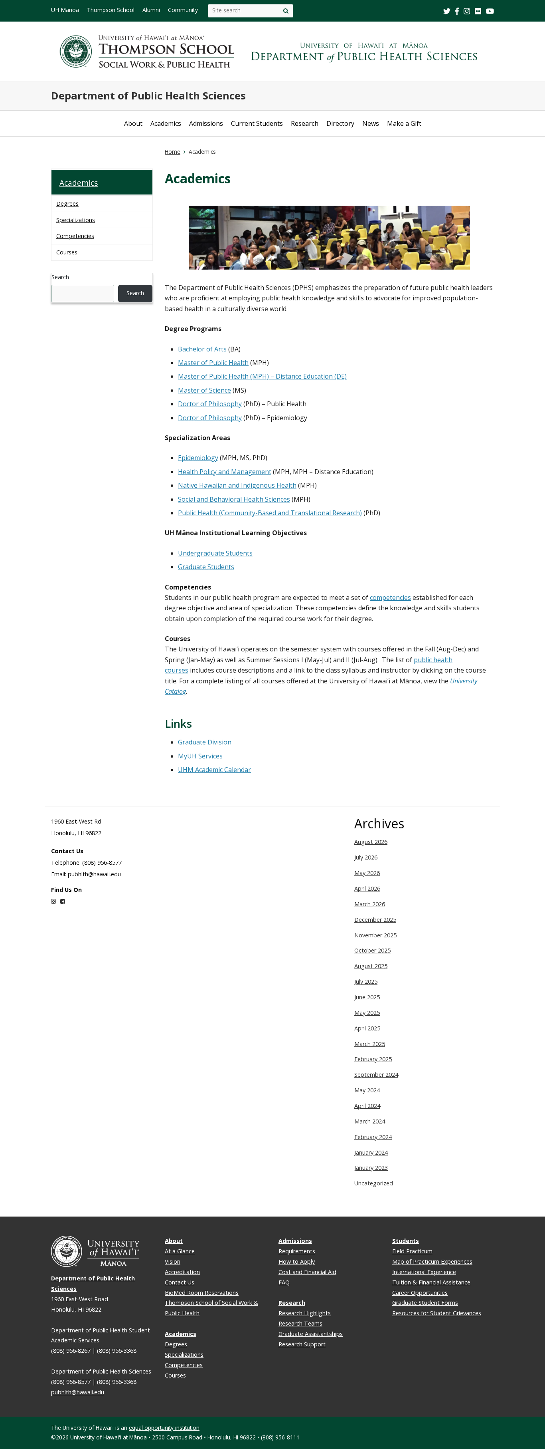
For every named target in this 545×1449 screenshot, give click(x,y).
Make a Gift (404, 123)
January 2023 (371, 1167)
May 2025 (367, 1012)
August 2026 (370, 842)
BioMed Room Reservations (202, 1292)
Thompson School (110, 10)
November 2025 (375, 935)
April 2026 (367, 888)
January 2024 (371, 1152)
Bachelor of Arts (202, 349)
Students (405, 1241)
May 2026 (367, 873)
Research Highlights (304, 1313)
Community (183, 10)
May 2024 (367, 1090)
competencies (390, 597)
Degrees (67, 203)
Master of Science (204, 390)
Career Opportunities (420, 1292)
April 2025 (367, 1028)
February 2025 (373, 1059)
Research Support (302, 1344)
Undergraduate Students (215, 553)
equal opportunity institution (164, 1427)
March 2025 (369, 1044)
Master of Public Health (213, 362)
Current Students (257, 123)
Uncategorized (373, 1183)
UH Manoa (65, 10)
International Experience (424, 1272)
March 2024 (369, 1121)
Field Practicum (412, 1251)
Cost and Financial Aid (307, 1272)
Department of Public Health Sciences (148, 96)
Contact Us (179, 1282)
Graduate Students (206, 566)
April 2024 (367, 1106)
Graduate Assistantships (310, 1334)
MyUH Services (200, 756)
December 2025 (375, 919)
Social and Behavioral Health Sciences (234, 499)
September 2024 (376, 1074)
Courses (66, 252)
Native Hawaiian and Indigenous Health (237, 485)
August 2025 (370, 966)
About (133, 123)
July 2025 (365, 981)
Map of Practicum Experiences (432, 1261)
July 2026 (365, 857)
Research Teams (300, 1323)
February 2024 (373, 1137)
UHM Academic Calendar (214, 769)
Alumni (151, 10)
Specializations (75, 220)
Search (60, 277)
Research (304, 123)
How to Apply (296, 1261)
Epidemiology (198, 457)
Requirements (296, 1251)
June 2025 (367, 997)
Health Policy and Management (224, 471)
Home (172, 151)
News (370, 123)
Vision (172, 1261)
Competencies (75, 236)
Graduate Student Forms (425, 1302)
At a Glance (180, 1251)
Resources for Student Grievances (436, 1313)
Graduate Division (204, 742)
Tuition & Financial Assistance (431, 1282)
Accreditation (182, 1272)
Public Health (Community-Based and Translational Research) (270, 512)
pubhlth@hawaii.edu (77, 1392)
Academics (165, 123)
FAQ (284, 1282)
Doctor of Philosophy (210, 403)
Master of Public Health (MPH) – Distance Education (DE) (262, 376)
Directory (340, 123)
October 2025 (372, 950)
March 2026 (369, 904)
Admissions (206, 123)
